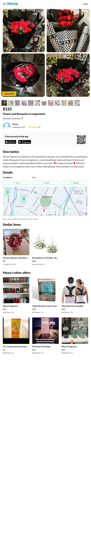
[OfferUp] (12, 3)
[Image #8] (51, 103)
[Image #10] (64, 103)
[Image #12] (77, 103)
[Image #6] (37, 103)
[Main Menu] (4, 3)
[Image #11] (70, 103)
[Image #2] (11, 103)
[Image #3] (17, 103)
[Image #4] (24, 103)
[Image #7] (44, 103)
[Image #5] (31, 103)
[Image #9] (57, 103)
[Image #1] (4, 103)
